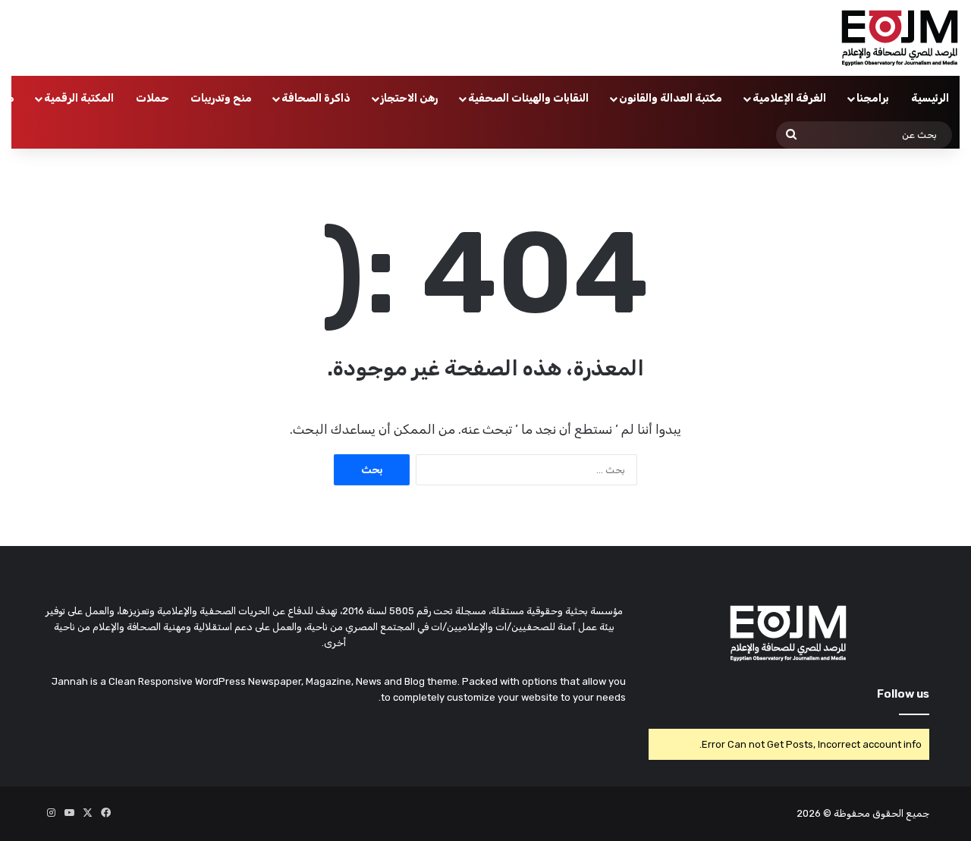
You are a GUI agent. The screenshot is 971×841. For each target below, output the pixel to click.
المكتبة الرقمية (79, 98)
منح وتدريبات (221, 98)
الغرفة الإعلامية (789, 98)
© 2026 (814, 813)
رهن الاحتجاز (409, 98)
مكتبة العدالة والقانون (670, 98)
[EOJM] (900, 38)
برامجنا (872, 98)
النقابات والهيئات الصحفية (528, 98)
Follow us (903, 694)
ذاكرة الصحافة (315, 98)
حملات (152, 98)
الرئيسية (930, 98)
